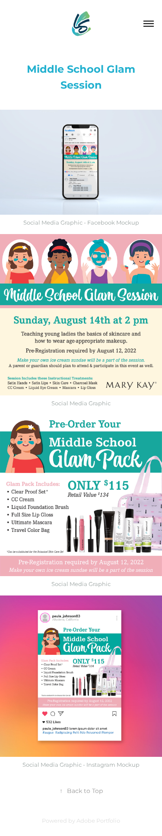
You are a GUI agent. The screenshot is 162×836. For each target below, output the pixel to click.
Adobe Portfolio (98, 821)
